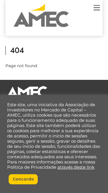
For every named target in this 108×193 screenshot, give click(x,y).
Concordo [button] (23, 179)
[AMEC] (41, 28)
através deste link (75, 167)
